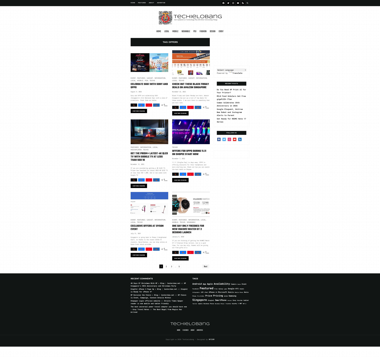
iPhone (212, 292)
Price (208, 295)
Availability (222, 283)
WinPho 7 (235, 304)
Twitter (194, 303)
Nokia (246, 292)
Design (212, 31)
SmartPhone (221, 300)
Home (133, 2)
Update (200, 303)
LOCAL (166, 31)
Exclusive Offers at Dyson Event (147, 227)
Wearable (186, 31)
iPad (206, 292)
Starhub (239, 300)
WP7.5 (244, 303)
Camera (233, 284)
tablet (246, 300)
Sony (234, 300)
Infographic (196, 292)
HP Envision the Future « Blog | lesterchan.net (152, 295)
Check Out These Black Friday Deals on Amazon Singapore (190, 86)
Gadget (150, 78)
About (151, 2)
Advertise (161, 2)
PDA (146, 80)
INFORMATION (159, 78)
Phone (194, 296)
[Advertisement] (231, 50)
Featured (206, 288)
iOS (202, 292)
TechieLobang (190, 324)
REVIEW (226, 296)
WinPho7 (228, 303)
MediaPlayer (136, 150)
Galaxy (220, 289)
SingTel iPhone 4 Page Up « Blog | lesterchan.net (154, 289)
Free (216, 289)
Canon (239, 284)
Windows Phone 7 (220, 303)
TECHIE (152, 80)
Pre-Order (200, 296)
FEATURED (142, 2)
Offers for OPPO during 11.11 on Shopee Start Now (189, 152)
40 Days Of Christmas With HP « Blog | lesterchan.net (155, 283)
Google (231, 288)
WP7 (241, 304)
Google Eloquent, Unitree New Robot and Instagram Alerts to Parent (230, 112)
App (204, 284)
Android (197, 283)
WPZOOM (211, 339)
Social (230, 300)
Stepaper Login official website (145, 301)
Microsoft (222, 292)
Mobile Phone (239, 292)
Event (221, 31)
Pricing (218, 295)
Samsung (232, 296)
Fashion (203, 31)
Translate (237, 73)
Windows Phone (209, 304)
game (225, 289)
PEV (194, 31)
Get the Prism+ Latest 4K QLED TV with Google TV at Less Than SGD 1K (149, 156)
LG (216, 292)
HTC (237, 288)
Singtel (211, 300)
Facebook (195, 289)
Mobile (175, 31)
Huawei (242, 289)
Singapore (199, 300)
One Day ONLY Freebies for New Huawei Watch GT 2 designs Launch (188, 229)
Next (205, 266)
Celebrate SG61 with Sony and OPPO (149, 86)
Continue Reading (139, 111)
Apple (210, 284)
